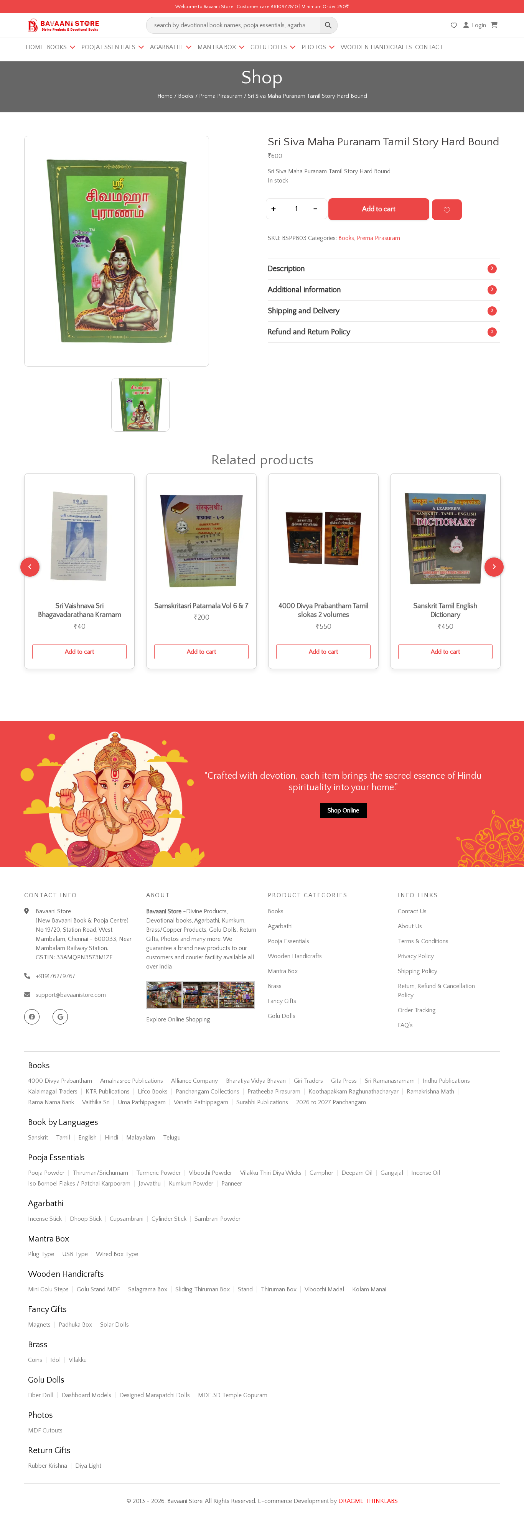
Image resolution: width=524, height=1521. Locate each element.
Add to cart (378, 209)
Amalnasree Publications (131, 1080)
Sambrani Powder (217, 1218)
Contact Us (412, 911)
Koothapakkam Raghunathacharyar (353, 1091)
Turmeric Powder (158, 1172)
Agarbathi (166, 47)
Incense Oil (425, 1172)
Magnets (39, 1324)
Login (479, 25)
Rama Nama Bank (51, 1102)
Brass (275, 986)
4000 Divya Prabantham (60, 1080)
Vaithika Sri (96, 1102)
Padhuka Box (75, 1324)
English (87, 1137)
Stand (245, 1289)
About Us (410, 926)
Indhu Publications (446, 1080)
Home (35, 47)
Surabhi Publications (262, 1102)
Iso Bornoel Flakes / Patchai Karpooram (79, 1183)
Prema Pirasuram (220, 96)
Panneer (231, 1183)
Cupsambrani (126, 1218)
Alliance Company (194, 1080)
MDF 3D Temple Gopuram (232, 1395)
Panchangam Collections (207, 1091)
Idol (55, 1360)
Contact (429, 47)
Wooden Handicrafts (376, 47)
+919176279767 (56, 976)
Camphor (321, 1172)
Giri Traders (308, 1080)
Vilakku (78, 1360)
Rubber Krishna (47, 1465)
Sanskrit (38, 1137)
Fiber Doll (40, 1395)
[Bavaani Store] (62, 24)
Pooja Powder (46, 1172)
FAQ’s (405, 1025)
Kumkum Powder (191, 1183)
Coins (35, 1360)
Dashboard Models (86, 1395)
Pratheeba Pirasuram (273, 1091)
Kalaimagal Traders (52, 1091)
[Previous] (30, 567)
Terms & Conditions (423, 941)
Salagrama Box (147, 1289)
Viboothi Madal (324, 1289)
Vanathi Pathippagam (201, 1102)
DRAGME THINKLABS (368, 1501)
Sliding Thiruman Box (202, 1289)
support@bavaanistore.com (71, 995)
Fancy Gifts (282, 1001)
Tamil (63, 1137)
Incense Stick (45, 1218)
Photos (314, 47)
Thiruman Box (279, 1289)
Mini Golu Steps (48, 1289)
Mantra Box (217, 47)
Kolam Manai (369, 1289)
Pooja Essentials (108, 47)
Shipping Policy (417, 971)
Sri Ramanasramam (390, 1080)
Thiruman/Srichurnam (100, 1172)
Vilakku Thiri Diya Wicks (271, 1172)
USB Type (75, 1254)
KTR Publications (108, 1091)
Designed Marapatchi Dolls (154, 1395)
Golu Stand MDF (98, 1289)
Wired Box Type (117, 1254)
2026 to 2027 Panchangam (331, 1102)
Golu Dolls (268, 47)
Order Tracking (417, 1010)
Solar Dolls (114, 1324)
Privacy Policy (416, 956)
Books (57, 47)
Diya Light (88, 1465)
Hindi (111, 1137)
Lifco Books (153, 1091)
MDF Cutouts (45, 1430)
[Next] (494, 567)
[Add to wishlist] (447, 209)
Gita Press (344, 1080)
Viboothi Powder (210, 1172)
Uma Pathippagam (142, 1102)
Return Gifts (49, 1450)
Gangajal (392, 1172)
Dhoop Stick (86, 1218)
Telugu (172, 1137)
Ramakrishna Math (430, 1091)
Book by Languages (63, 1122)
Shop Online (343, 810)
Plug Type (41, 1254)
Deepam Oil (356, 1172)
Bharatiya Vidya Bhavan (256, 1080)
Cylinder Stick (169, 1218)
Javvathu (149, 1183)
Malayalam (140, 1137)
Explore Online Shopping (178, 1019)
